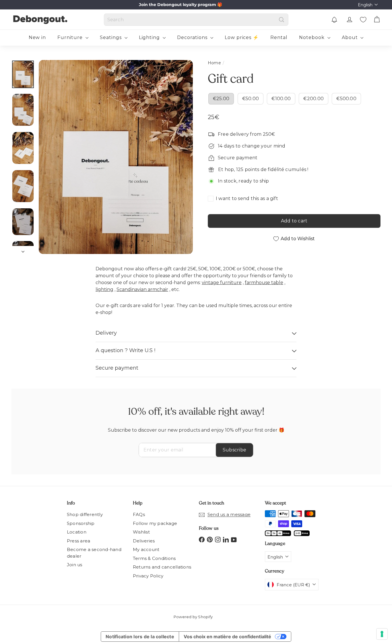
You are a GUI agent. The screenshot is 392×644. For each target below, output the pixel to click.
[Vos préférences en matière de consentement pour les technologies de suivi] (382, 634)
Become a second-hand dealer (94, 553)
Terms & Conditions (154, 558)
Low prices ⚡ (242, 37)
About (350, 37)
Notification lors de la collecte (140, 636)
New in (37, 37)
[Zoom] (116, 157)
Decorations (193, 37)
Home (214, 62)
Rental (279, 37)
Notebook (312, 37)
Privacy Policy (148, 576)
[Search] (281, 19)
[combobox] (196, 19)
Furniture (70, 37)
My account (146, 549)
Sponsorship (81, 523)
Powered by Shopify (193, 616)
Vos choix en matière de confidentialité (227, 636)
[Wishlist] (363, 19)
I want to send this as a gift (247, 198)
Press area (78, 541)
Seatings (111, 37)
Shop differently (85, 514)
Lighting (150, 37)
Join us (74, 564)
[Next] (22, 250)
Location (76, 532)
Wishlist (141, 532)
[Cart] (377, 19)
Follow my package (155, 523)
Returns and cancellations (162, 567)
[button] (334, 20)
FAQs (139, 514)
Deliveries (144, 541)
